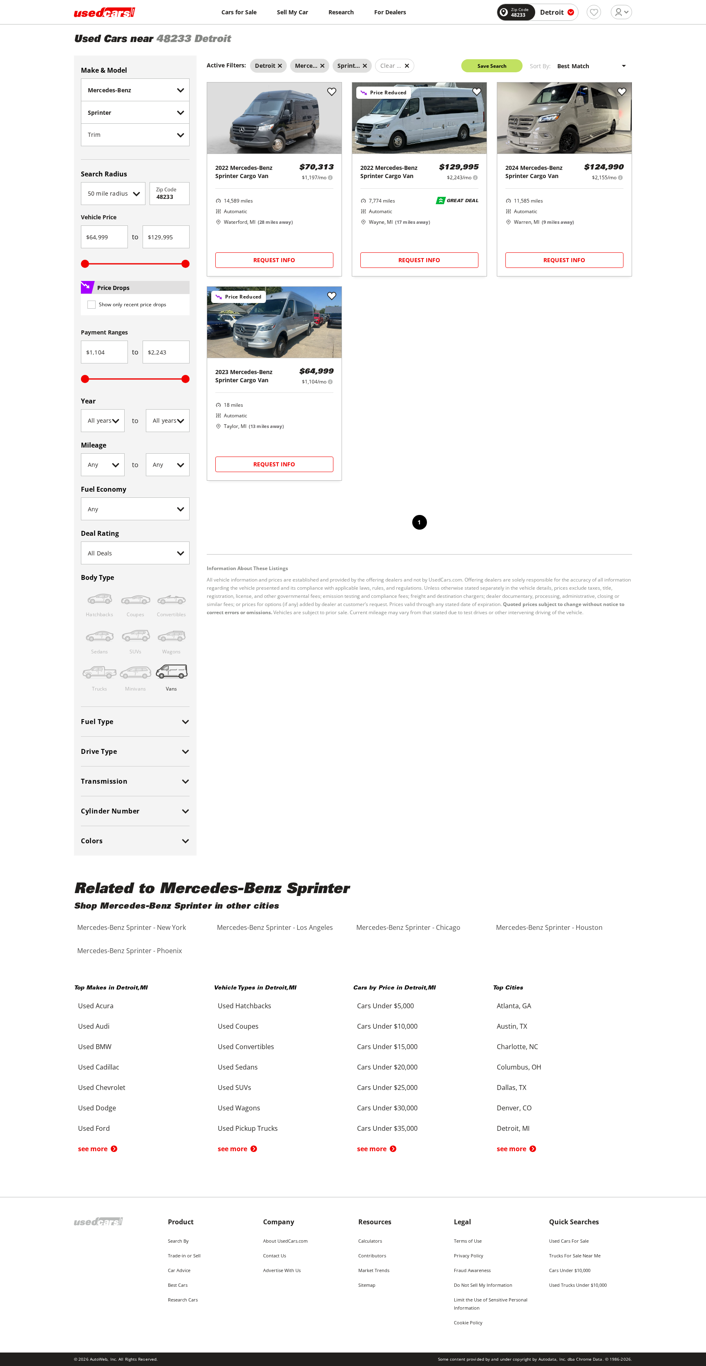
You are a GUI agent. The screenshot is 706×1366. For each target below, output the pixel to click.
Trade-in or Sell (184, 1255)
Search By (178, 1241)
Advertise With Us (282, 1270)
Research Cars (183, 1300)
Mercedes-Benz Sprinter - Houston (549, 927)
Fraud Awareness (472, 1270)
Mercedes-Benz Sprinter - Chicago (408, 927)
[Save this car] (332, 92)
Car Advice (179, 1270)
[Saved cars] (594, 12)
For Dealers (390, 12)
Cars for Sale (239, 12)
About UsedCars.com (285, 1241)
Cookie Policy (468, 1322)
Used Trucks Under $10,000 (578, 1285)
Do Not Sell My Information (483, 1285)
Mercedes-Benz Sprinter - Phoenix (129, 950)
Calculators (370, 1241)
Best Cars (178, 1285)
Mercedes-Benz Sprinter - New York (131, 927)
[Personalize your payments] (330, 177)
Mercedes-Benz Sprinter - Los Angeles (275, 927)
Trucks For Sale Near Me (575, 1255)
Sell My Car (292, 12)
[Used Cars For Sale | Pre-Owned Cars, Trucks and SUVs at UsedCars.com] (104, 12)
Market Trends (373, 1270)
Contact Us (274, 1255)
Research (341, 12)
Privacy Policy (468, 1255)
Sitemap (366, 1285)
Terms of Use (468, 1241)
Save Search (492, 65)
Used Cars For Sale (569, 1241)
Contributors (372, 1255)
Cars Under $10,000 (569, 1270)
